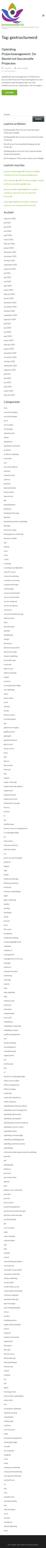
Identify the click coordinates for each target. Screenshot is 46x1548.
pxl (5, 1223)
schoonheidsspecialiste (13, 1261)
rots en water (9, 1228)
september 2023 (10, 365)
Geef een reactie (10, 71)
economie (8, 664)
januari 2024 (9, 349)
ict (5, 837)
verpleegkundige (10, 1442)
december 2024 (10, 302)
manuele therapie (11, 971)
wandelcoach (9, 1497)
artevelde (8, 458)
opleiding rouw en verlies (14, 1127)
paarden (7, 1156)
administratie (9, 433)
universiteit (8, 1400)
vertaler (7, 1446)
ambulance (8, 441)
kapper (6, 866)
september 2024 (10, 315)
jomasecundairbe (22, 68)
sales (6, 1232)
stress (6, 1312)
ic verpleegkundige (11, 832)
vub (5, 1488)
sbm (5, 1249)
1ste (5, 408)
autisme (7, 471)
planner (7, 1181)
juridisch (7, 862)
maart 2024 (8, 340)
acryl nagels (8, 425)
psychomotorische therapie (15, 1211)
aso (5, 462)
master (7, 984)
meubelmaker (9, 1013)
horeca (6, 807)
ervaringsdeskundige (12, 685)
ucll (5, 1383)
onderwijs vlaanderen (12, 1097)
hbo (5, 757)
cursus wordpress (11, 605)
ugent (6, 1387)
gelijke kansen (9, 732)
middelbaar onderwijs (12, 1026)
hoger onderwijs (10, 782)
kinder (6, 874)
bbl (5, 500)
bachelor (7, 484)
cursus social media (11, 597)
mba (5, 988)
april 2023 (8, 386)
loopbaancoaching (11, 938)
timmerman (8, 1366)
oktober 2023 (9, 361)
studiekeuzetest (10, 1320)
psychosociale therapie (13, 1215)
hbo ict (6, 761)
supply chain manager (12, 1324)
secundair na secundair (13, 1270)
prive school (8, 1202)
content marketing (11, 576)
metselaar (8, 1009)
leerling (7, 908)
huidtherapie (9, 824)
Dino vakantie (9, 180)
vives (6, 1459)
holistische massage (12, 803)
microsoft (8, 1017)
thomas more (9, 1354)
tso (5, 1379)
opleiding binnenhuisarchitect (15, 1106)
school (6, 1257)
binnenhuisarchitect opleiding (15, 521)
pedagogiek (8, 1165)
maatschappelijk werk (12, 942)
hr (4, 816)
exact (6, 694)
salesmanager (9, 1240)
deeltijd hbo (8, 635)
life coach (7, 929)
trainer (6, 1371)
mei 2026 (7, 231)
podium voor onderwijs (13, 1190)
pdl (5, 1160)
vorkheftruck (9, 1480)
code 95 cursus (10, 572)
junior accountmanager (13, 858)
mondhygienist (10, 1047)
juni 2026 (7, 227)
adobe (6, 437)
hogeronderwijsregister (13, 786)
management (9, 954)
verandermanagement (13, 1438)
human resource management (15, 828)
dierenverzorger (10, 652)
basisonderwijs (10, 488)
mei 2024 (7, 332)
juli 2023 (7, 374)
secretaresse (9, 1265)
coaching (7, 563)
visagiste (7, 1455)
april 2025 (8, 286)
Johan (6, 202)
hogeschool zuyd (10, 799)
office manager (10, 1089)
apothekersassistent (12, 446)
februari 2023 (9, 395)
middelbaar (8, 1022)
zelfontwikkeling (10, 1526)
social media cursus (11, 1287)
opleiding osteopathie (12, 1118)
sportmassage (9, 1303)
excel (6, 702)
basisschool (8, 496)
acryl (6, 420)
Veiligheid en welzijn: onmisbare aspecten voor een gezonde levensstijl (21, 192)
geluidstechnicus (10, 740)
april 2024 (8, 336)
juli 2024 (7, 323)
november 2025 (10, 256)
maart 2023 (8, 391)
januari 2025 (9, 298)
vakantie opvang (10, 1413)
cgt (5, 542)
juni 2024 (7, 328)
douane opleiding (10, 656)
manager (7, 963)
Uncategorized (10, 1392)
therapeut (8, 1345)
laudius (6, 904)
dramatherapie (10, 660)
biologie (7, 526)
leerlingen (8, 912)
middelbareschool (11, 1030)
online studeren (10, 1102)
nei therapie (8, 1064)
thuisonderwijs (10, 1358)
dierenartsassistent (12, 647)
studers (7, 1316)
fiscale (6, 711)
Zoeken (7, 114)
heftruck (7, 769)
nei (5, 1059)
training (7, 1375)
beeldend (7, 509)
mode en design (10, 1043)
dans (6, 622)
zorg (5, 1530)
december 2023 (10, 353)
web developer (10, 1509)
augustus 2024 (10, 319)
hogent (7, 778)
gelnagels (7, 736)
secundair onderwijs (12, 1274)
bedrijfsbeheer (10, 505)
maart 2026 (8, 239)
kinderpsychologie (11, 879)
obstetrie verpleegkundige (14, 1076)
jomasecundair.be (13, 24)
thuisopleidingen (10, 1362)
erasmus (7, 681)
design (6, 639)
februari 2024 (9, 344)
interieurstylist (10, 849)
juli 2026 (7, 223)
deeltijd (7, 631)
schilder (7, 1253)
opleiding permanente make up (16, 1123)
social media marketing (13, 1291)
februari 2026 (9, 244)
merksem (7, 1005)
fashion (7, 706)
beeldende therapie (11, 513)
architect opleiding (11, 454)
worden (7, 1518)
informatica (8, 841)
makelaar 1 (8, 950)
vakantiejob (8, 1417)
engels (6, 677)
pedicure (7, 1169)
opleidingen (8, 1148)
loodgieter (8, 933)
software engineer (11, 1295)
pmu (5, 1186)
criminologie (9, 589)
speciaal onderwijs (11, 1299)
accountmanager (10, 416)
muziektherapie (10, 1051)
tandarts (7, 1333)
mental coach (9, 1001)
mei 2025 (7, 281)
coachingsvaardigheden (13, 568)
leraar (6, 917)
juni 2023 (7, 378)
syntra (6, 1329)
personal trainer (10, 1177)
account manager (11, 412)
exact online (8, 698)
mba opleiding (9, 992)
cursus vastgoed (10, 601)
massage (7, 980)
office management (11, 1085)
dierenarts (8, 643)
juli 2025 (7, 273)
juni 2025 (7, 277)
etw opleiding (9, 690)
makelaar (7, 946)
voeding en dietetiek (12, 1467)
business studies (10, 538)
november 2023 (10, 357)
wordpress (8, 1522)
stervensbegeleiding (12, 1308)
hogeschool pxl (10, 795)
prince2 (7, 1198)
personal (7, 1173)
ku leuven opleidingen (12, 891)
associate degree (11, 467)
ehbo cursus (8, 668)
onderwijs (8, 1093)
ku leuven (7, 887)
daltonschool (9, 618)
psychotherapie (10, 1219)
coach (6, 559)
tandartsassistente (11, 1337)
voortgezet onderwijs (12, 1476)
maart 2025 (8, 290)
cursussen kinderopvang (13, 614)
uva (5, 1404)
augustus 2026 (10, 218)
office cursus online (11, 1081)
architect (7, 450)
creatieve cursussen (12, 580)
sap (5, 1244)
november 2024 (10, 307)
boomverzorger (10, 530)
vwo (5, 1493)
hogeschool (8, 790)
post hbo (7, 1194)
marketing (8, 975)
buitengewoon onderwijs (14, 534)
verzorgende (9, 1450)
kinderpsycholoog (11, 883)
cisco (6, 551)
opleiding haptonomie (12, 1114)
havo (6, 753)
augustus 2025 (10, 269)
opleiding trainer (10, 1131)
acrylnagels (8, 429)
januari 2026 (9, 248)
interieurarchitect (11, 845)
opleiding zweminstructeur (14, 1144)
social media (9, 1282)
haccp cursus (9, 748)
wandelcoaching (10, 1501)
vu (5, 1484)
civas (6, 555)
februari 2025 (9, 294)
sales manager (9, 1236)
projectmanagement (12, 1207)
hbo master (8, 765)
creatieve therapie (11, 584)
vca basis (7, 1425)
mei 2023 (7, 382)
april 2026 (8, 235)
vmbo (6, 1463)
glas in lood (8, 744)
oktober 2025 (9, 260)
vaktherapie (8, 1421)
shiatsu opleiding (10, 1278)
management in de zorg (13, 959)
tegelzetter (8, 1341)
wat (5, 1505)
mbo (5, 996)
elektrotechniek (10, 673)
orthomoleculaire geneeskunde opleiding (20, 1152)
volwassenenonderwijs (13, 1471)
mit (5, 1038)
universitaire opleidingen (14, 1396)
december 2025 (10, 252)
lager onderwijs (10, 900)
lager (6, 896)
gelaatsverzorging (11, 727)
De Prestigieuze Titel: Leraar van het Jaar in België (24, 158)
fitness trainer (9, 715)
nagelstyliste (9, 1055)
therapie (7, 1350)
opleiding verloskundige (13, 1135)
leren (6, 925)
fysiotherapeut (10, 719)
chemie (6, 547)
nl (4, 1072)
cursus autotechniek (12, 593)
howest (7, 811)
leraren (7, 921)
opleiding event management (15, 1110)
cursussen (8, 610)
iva (5, 853)
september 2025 (10, 265)
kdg (5, 870)
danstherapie (9, 626)
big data (7, 517)
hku (5, 774)
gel (5, 723)
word (6, 1514)
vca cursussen (9, 1429)
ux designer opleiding (12, 1408)
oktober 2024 (9, 311)
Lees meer (9, 92)
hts (5, 820)
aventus (7, 479)
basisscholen (9, 492)
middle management (12, 1034)
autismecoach (9, 475)
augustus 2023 (10, 370)
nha (5, 1068)
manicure (7, 967)
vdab (6, 1434)
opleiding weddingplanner (14, 1139)
